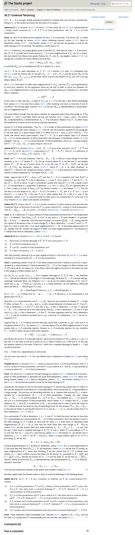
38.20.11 (31, 148)
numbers (109, 22)
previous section (98, 17)
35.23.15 (11, 382)
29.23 (82, 138)
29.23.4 (62, 449)
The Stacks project (20, 3)
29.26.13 (44, 167)
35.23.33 (84, 379)
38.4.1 (43, 281)
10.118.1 (81, 56)
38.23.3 (41, 107)
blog (103, 4)
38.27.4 (67, 470)
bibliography (95, 4)
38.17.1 (71, 517)
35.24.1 (50, 43)
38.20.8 (37, 40)
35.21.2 (54, 170)
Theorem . (11, 364)
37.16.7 (43, 232)
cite (93, 10)
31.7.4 (76, 188)
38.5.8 (13, 427)
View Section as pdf (101, 29)
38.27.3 (74, 356)
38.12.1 (43, 104)
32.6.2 (38, 130)
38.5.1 (6, 278)
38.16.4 (62, 401)
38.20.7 (31, 27)
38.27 (71, 10)
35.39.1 (75, 40)
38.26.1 (19, 200)
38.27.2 (55, 433)
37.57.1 (24, 43)
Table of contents (11, 10)
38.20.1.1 (50, 101)
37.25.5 (60, 446)
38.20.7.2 (67, 27)
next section (123, 17)
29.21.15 (72, 377)
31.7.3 (60, 188)
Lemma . (10, 27)
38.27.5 (57, 515)
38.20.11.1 (29, 151)
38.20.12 (62, 374)
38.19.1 (18, 104)
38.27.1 (7, 359)
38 (44, 10)
